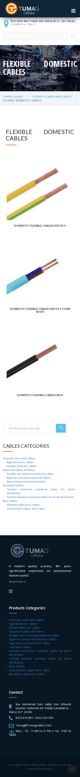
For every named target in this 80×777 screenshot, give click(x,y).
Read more (16, 581)
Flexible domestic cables (22, 466)
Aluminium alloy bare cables (23, 504)
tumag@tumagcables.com (33, 725)
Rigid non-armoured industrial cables (29, 477)
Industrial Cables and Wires (19, 470)
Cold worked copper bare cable (26, 508)
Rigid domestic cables (20, 462)
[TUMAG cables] (22, 8)
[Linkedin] (10, 591)
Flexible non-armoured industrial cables (30, 474)
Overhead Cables (13, 485)
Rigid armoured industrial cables (26, 481)
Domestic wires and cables (19, 458)
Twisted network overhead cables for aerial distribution (40, 497)
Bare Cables (10, 501)
